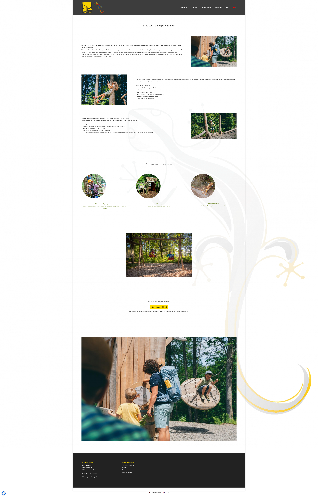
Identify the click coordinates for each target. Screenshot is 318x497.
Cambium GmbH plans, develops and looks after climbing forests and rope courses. (104, 206)
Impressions (206, 7)
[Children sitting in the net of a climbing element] (214, 138)
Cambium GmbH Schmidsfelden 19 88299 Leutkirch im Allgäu (89, 467)
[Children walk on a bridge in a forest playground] (214, 66)
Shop (227, 7)
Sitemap (124, 469)
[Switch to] (235, 11)
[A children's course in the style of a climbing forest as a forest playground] (104, 104)
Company (184, 7)
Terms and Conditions (128, 465)
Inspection (218, 7)
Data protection (127, 472)
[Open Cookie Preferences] (4, 495)
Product (195, 7)
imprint (124, 467)
